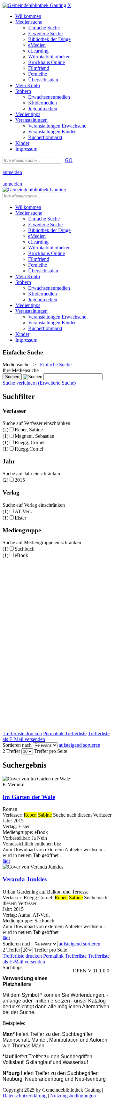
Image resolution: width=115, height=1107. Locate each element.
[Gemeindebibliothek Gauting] (34, 5)
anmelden (12, 172)
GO (69, 160)
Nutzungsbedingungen (73, 1095)
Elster (20, 517)
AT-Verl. (23, 511)
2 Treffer (11, 751)
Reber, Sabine (29, 429)
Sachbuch (24, 549)
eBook (21, 555)
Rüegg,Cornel (29, 449)
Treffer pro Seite (50, 751)
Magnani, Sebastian (34, 436)
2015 (20, 480)
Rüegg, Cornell (30, 442)
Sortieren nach (17, 745)
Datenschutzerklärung (25, 1095)
